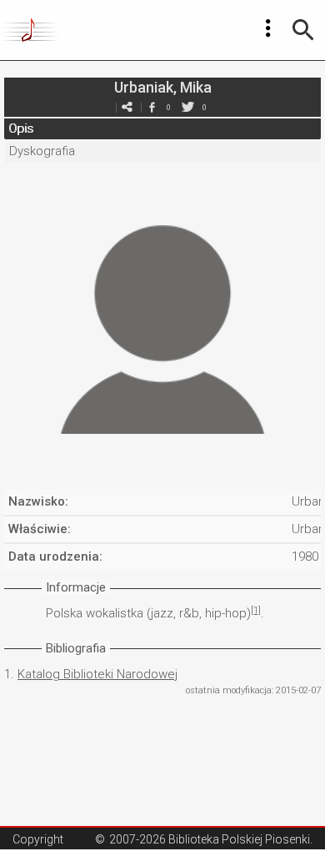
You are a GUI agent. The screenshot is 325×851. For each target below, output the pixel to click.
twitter (187, 107)
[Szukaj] (303, 30)
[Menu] (268, 28)
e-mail (126, 107)
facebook (151, 107)
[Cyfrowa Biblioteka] (32, 30)
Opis (20, 128)
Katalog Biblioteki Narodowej (98, 674)
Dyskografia (42, 151)
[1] (256, 610)
